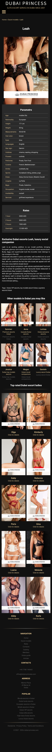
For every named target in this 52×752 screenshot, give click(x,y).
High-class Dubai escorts (26, 715)
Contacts (26, 646)
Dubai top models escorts (8, 373)
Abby (13, 616)
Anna (26, 329)
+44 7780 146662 (26, 669)
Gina (38, 524)
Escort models (13, 19)
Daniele (43, 369)
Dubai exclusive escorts (43, 333)
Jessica (8, 369)
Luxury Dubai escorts (26, 718)
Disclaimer (11, 726)
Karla (38, 616)
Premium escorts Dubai (9, 333)
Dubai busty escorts (26, 701)
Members (26, 652)
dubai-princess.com (31, 730)
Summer (8, 329)
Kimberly (38, 432)
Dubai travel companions (26, 373)
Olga (13, 432)
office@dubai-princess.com (26, 674)
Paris (13, 524)
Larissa (43, 329)
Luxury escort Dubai (43, 372)
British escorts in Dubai (26, 707)
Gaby (13, 478)
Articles (26, 658)
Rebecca (38, 478)
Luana (14, 570)
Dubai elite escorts (26, 713)
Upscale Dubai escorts (26, 333)
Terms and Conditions (36, 726)
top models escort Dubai (29, 288)
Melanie (38, 570)
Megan (26, 369)
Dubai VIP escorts (13, 288)
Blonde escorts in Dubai (26, 698)
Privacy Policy (21, 726)
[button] (5, 70)
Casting (26, 649)
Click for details (13, 435)
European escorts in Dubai (26, 704)
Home (4, 19)
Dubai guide (26, 655)
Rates (26, 644)
